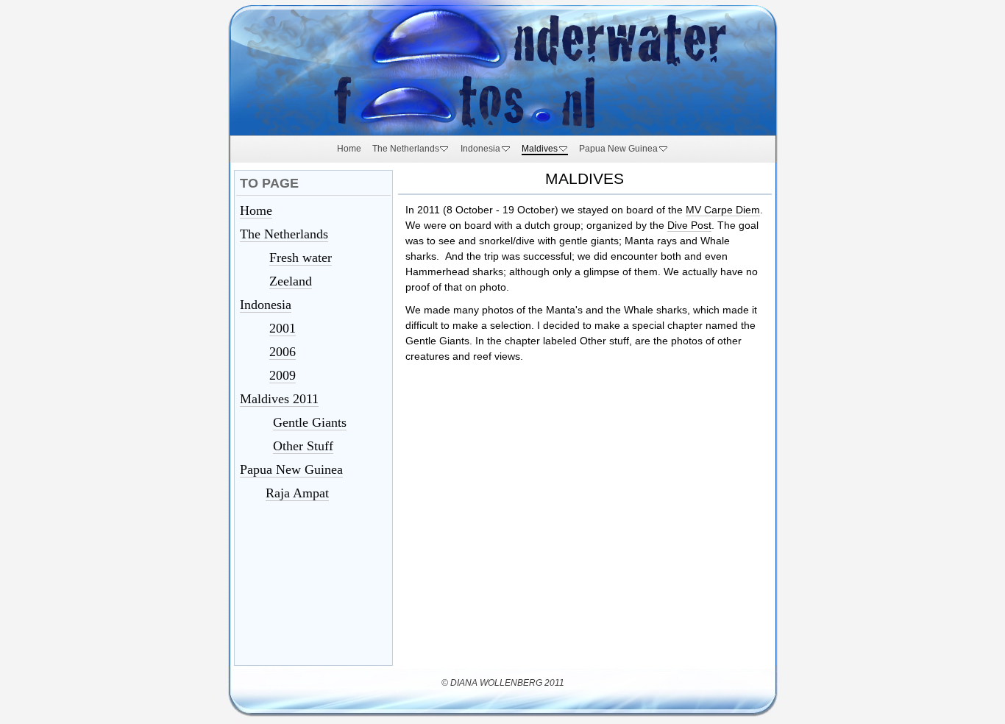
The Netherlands (284, 234)
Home (256, 210)
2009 (282, 375)
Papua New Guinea (291, 469)
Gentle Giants (310, 422)
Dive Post (689, 225)
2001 (282, 328)
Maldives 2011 (279, 398)
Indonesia (265, 304)
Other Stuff (303, 446)
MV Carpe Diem (723, 210)
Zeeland (290, 281)
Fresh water (300, 257)
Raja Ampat (297, 493)
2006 (282, 351)
